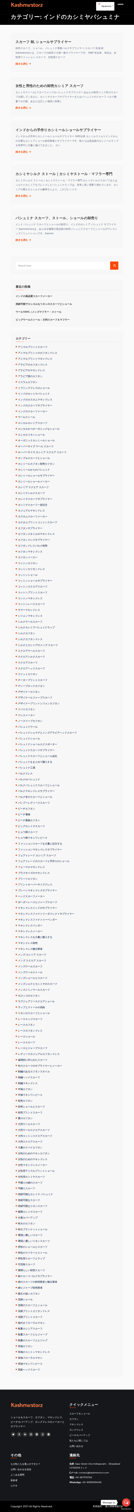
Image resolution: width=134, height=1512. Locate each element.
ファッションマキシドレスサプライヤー (40, 849)
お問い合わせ (76, 1446)
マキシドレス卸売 (28, 943)
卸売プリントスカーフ (30, 1112)
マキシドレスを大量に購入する (35, 937)
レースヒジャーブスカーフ (32, 1048)
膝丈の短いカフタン (29, 1293)
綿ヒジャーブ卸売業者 (30, 1287)
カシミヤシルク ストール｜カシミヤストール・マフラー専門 (64, 174)
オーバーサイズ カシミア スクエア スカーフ (42, 452)
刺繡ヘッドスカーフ (29, 1077)
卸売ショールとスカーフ (31, 1106)
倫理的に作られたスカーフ (32, 1060)
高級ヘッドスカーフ (29, 1369)
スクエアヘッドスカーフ (31, 668)
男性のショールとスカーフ (32, 1247)
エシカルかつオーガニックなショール (39, 429)
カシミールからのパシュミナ (34, 469)
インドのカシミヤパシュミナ (34, 393)
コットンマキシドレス (30, 598)
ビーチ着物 (24, 814)
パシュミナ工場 (26, 767)
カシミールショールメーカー (34, 481)
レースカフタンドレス (30, 1030)
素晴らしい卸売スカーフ (31, 1270)
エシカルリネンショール (31, 434)
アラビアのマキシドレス (31, 370)
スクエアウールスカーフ (31, 650)
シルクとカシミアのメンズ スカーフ (38, 645)
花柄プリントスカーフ (30, 1317)
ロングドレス (76, 1429)
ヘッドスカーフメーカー (31, 896)
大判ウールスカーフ (29, 1124)
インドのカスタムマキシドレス (35, 399)
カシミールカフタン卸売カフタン (36, 463)
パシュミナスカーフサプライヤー (36, 750)
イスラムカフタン (28, 382)
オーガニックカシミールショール (36, 440)
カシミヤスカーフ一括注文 (32, 505)
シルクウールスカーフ (30, 621)
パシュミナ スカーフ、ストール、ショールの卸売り (57, 218)
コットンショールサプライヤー (35, 580)
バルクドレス (25, 773)
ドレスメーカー (26, 715)
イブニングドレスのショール (34, 388)
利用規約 (97, 1506)
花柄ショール (25, 1299)
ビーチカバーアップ (79, 1435)
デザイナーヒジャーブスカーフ (35, 697)
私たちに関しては (78, 1440)
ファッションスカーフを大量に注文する (40, 843)
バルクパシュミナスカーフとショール (39, 785)
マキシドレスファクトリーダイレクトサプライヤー (46, 913)
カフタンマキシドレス (30, 551)
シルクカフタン (26, 633)
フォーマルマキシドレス (31, 867)
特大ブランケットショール (32, 1229)
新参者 (14, 1480)
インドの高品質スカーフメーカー (34, 296)
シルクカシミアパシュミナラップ (36, 627)
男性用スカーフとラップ (31, 1258)
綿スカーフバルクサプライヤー (35, 1276)
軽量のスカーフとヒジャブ (32, 1340)
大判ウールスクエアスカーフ (34, 1130)
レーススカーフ (26, 1042)
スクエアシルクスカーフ (31, 656)
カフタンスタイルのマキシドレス (36, 534)
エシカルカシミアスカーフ (32, 423)
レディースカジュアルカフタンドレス (39, 1054)
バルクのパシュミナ (29, 779)
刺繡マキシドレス (28, 1083)
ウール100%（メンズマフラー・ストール (38, 311)
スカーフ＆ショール (79, 1413)
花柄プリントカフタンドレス (34, 1311)
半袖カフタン (25, 1089)
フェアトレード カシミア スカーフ (37, 855)
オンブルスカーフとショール (34, 458)
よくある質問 (17, 1474)
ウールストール (26, 417)
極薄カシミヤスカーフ (30, 1211)
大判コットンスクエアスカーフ (35, 1136)
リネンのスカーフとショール (34, 1013)
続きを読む (22, 63)
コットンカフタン (28, 563)
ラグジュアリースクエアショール (36, 1001)
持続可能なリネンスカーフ (32, 1206)
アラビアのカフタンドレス (32, 364)
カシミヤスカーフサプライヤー (35, 499)
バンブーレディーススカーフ (34, 802)
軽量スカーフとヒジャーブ (32, 1334)
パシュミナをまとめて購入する (35, 762)
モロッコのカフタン (29, 995)
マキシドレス (76, 1424)
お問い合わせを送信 (21, 1469)
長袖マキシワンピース (30, 1363)
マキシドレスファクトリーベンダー (37, 919)
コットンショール (28, 575)
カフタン (74, 1419)
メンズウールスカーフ (30, 966)
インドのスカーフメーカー (32, 411)
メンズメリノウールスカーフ (34, 989)
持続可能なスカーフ (29, 1200)
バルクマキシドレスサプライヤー (36, 791)
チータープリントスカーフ (32, 680)
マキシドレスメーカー (30, 931)
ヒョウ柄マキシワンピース (32, 837)
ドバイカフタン (26, 709)
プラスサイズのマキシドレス (34, 873)
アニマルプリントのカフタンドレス (37, 353)
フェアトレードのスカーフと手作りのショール (43, 861)
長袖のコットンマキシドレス (34, 1352)
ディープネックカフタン (31, 686)
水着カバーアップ (28, 1217)
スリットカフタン (28, 674)
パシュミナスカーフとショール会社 (37, 756)
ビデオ (14, 1485)
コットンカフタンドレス (31, 569)
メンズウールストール (30, 972)
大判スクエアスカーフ (30, 1141)
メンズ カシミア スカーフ (32, 954)
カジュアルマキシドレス (31, 510)
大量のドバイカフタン (30, 1147)
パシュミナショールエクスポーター (37, 744)
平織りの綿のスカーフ (30, 1182)
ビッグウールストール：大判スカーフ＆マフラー (43, 319)
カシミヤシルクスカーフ (31, 493)
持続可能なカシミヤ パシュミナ (35, 1194)
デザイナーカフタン (29, 691)
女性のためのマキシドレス (32, 1159)
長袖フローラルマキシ (30, 1358)
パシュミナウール (28, 726)
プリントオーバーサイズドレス (35, 884)
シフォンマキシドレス (30, 615)
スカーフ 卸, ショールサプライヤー (43, 42)
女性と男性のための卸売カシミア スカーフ (50, 86)
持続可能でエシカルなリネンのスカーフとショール (44, 304)
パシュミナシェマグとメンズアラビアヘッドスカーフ (47, 732)
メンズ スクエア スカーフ (32, 960)
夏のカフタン (25, 1118)
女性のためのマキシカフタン (34, 1153)
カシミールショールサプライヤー (36, 475)
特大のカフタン (26, 1223)
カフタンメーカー (28, 557)
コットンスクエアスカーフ (32, 586)
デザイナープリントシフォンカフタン (39, 703)
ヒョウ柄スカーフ (28, 832)
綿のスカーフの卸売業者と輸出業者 (37, 1282)
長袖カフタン (25, 1346)
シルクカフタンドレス (30, 639)
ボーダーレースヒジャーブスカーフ (37, 902)
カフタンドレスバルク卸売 (32, 545)
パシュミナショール (29, 738)
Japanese (105, 6)
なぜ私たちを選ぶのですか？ (25, 1463)
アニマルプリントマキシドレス (35, 358)
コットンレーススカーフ (31, 604)
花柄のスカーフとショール (32, 1305)
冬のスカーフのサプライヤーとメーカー (40, 1065)
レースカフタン (26, 1024)
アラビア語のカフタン (30, 376)
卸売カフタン (25, 1100)
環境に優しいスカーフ (30, 1235)
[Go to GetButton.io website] (126, 1509)
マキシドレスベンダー (30, 925)
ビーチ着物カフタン (29, 820)
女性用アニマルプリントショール (36, 1171)
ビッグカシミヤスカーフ (31, 826)
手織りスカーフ (26, 1188)
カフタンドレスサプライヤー (34, 539)
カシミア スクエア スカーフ (33, 487)
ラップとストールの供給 (31, 1007)
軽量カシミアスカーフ (30, 1328)
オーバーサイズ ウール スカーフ (36, 446)
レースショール (26, 1036)
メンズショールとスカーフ (32, 978)
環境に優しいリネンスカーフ (34, 1241)
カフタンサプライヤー (30, 528)
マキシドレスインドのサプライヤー (37, 908)
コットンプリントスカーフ (32, 592)
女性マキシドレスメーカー (32, 1165)
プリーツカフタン (28, 878)
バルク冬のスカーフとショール (35, 797)
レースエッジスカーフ (30, 1019)
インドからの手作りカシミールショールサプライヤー (58, 130)
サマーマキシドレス (29, 610)
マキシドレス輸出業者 (30, 949)
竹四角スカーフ (26, 1264)
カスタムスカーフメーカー (32, 516)
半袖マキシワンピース (30, 1095)
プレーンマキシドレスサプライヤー (37, 890)
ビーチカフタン (26, 808)
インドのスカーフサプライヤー (35, 405)
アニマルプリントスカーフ (32, 347)
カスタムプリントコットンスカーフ (37, 522)
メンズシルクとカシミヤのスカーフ (37, 984)
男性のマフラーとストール (32, 1252)
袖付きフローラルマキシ (31, 1323)
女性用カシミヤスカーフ (31, 1176)
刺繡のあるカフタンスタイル (34, 1071)
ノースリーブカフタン (30, 721)
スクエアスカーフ (28, 662)
